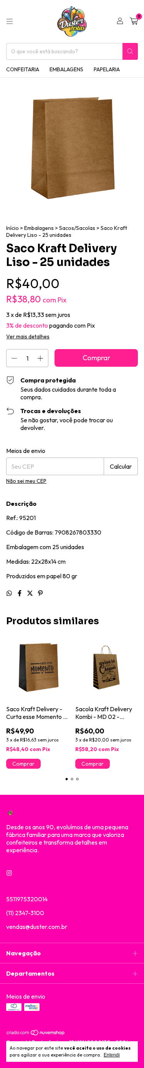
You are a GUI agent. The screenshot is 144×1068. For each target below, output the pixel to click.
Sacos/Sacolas (77, 228)
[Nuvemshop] (36, 1033)
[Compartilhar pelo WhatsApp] (9, 593)
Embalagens (66, 69)
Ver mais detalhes (28, 336)
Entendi (112, 1055)
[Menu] (9, 21)
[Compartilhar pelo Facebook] (20, 593)
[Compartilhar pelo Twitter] (30, 593)
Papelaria (107, 69)
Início (12, 228)
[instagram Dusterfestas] (9, 873)
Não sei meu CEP (26, 480)
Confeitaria (22, 69)
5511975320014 (27, 899)
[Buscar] (130, 51)
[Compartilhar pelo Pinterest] (40, 593)
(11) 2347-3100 (25, 913)
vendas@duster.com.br (36, 926)
